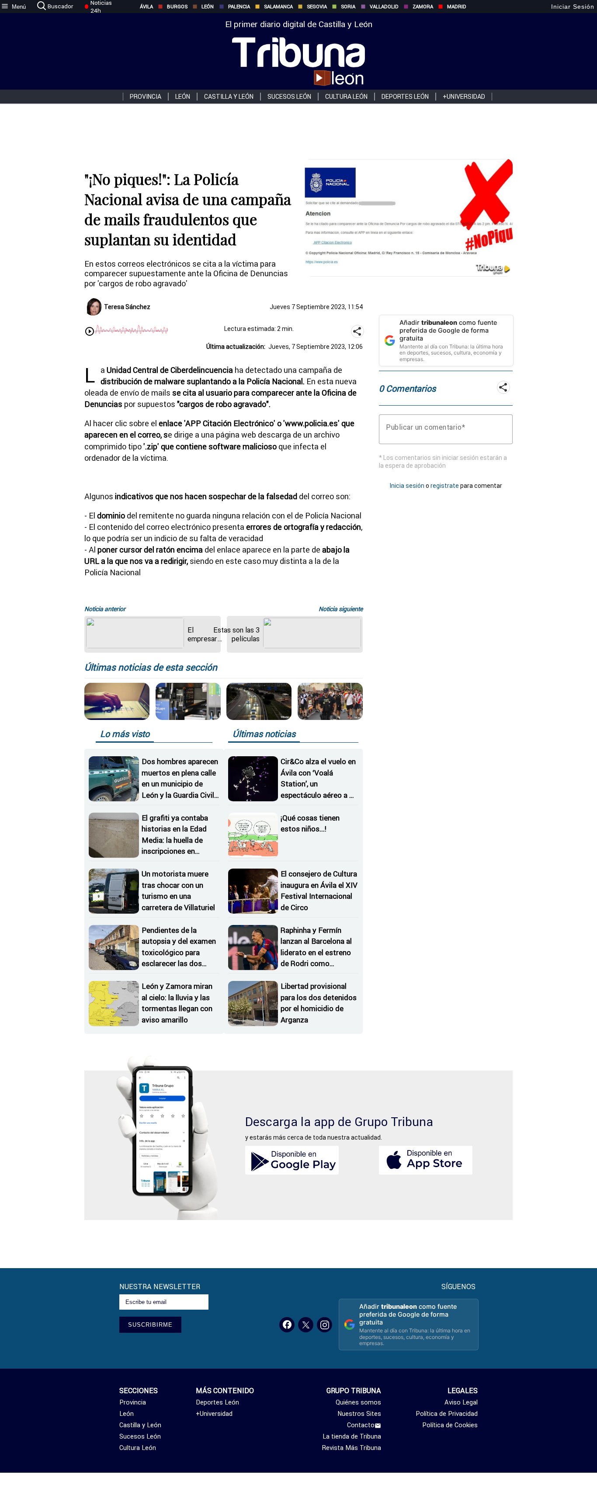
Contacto (361, 1425)
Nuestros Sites (359, 1414)
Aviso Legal (460, 1402)
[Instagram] (324, 1324)
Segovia (317, 6)
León (207, 6)
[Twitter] (305, 1324)
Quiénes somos (358, 1402)
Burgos (177, 6)
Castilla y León (228, 97)
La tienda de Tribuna (352, 1436)
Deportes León (405, 97)
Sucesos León (289, 97)
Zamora (423, 6)
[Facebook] (287, 1324)
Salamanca (278, 6)
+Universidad (464, 97)
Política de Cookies (449, 1425)
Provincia (145, 97)
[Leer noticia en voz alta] (89, 332)
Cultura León (346, 97)
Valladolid (384, 6)
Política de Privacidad (446, 1414)
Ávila (146, 6)
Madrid (456, 6)
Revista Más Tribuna (351, 1448)
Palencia (239, 6)
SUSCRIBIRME (150, 1324)
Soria (348, 6)
